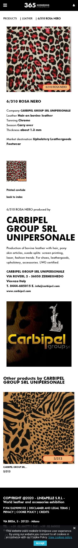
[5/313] (39, 428)
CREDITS (44, 512)
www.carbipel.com (18, 291)
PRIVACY (8, 512)
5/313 (6, 471)
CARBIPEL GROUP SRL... (15, 467)
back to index (14, 197)
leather (27, 18)
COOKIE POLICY (26, 512)
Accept (40, 543)
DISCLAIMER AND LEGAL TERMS (48, 508)
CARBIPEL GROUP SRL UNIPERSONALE (46, 111)
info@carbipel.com (47, 286)
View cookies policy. (60, 537)
